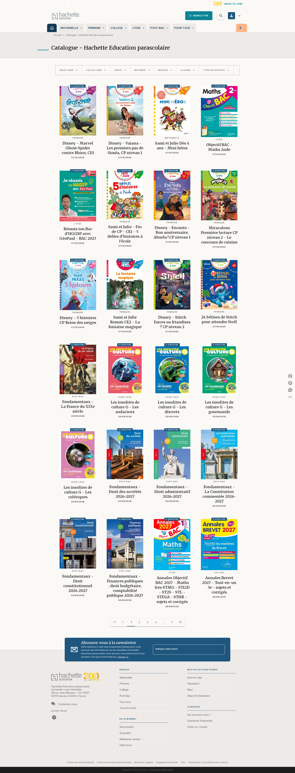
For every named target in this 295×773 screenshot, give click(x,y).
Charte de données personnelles (114, 762)
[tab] (52, 28)
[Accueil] (65, 16)
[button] (198, 15)
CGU (183, 762)
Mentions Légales (143, 762)
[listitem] (68, 4)
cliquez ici (123, 657)
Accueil (58, 35)
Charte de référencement (80, 762)
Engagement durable (167, 762)
